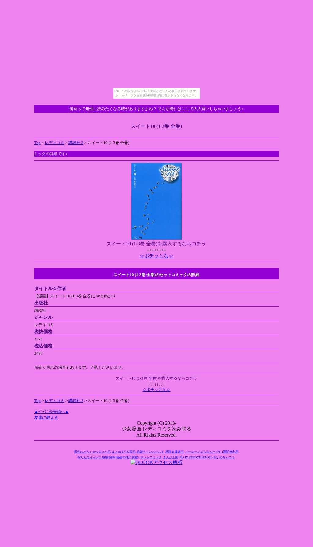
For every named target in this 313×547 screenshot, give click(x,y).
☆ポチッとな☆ (156, 255)
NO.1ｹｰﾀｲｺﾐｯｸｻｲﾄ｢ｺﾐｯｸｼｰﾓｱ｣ (198, 457)
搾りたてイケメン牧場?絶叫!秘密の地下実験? (108, 457)
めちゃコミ (227, 457)
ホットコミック (151, 457)
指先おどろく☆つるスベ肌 (92, 451)
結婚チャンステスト (150, 451)
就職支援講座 (174, 451)
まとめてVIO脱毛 (123, 451)
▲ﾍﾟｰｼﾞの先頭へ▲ (51, 411)
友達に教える (46, 417)
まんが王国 (170, 457)
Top (37, 142)
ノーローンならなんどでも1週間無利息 (211, 451)
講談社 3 (75, 142)
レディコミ (54, 142)
